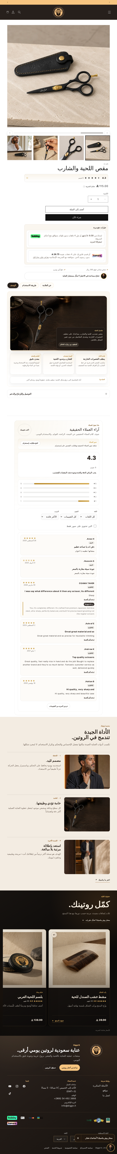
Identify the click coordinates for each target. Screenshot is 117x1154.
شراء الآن (76, 217)
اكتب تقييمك (24, 430)
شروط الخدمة (57, 1148)
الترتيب (56, 511)
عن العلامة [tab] (47, 285)
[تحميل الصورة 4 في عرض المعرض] (19, 148)
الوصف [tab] (13, 285)
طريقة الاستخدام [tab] (29, 285)
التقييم (76, 511)
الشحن (46, 1148)
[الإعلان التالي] (8, 2)
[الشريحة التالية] (10, 133)
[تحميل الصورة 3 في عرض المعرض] (45, 148)
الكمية (105, 193)
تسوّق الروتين (50, 1068)
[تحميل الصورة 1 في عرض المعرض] (97, 148)
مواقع (105, 1090)
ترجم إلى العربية (89, 599)
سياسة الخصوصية (71, 1148)
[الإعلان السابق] (109, 2)
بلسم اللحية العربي (30, 997)
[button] (109, 12)
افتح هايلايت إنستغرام (30, 443)
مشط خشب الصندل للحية (88, 997)
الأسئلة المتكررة (100, 1085)
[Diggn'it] (96, 1050)
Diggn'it (98, 1148)
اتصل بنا (106, 1095)
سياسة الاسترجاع (86, 1148)
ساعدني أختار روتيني (70, 1068)
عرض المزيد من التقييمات (58, 706)
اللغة (95, 511)
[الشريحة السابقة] (107, 133)
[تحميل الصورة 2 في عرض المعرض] (71, 148)
